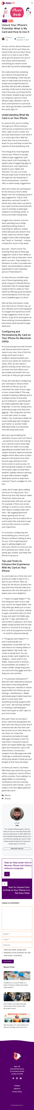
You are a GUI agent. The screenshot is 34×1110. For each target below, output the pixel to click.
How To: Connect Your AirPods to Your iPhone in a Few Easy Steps (16, 890)
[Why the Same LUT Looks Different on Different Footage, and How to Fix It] (17, 1021)
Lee (6, 40)
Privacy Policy (17, 1092)
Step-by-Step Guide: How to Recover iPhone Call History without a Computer (18, 865)
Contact (17, 1086)
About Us (17, 1089)
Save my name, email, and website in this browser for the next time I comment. (17, 952)
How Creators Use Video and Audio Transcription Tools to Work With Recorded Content (15, 1006)
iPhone (5, 21)
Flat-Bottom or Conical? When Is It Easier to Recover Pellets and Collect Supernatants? (16, 985)
